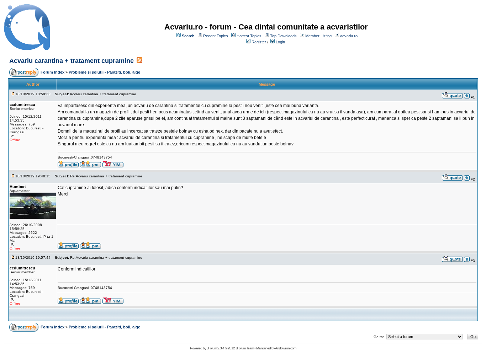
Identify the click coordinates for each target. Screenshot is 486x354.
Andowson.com (285, 348)
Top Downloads (283, 36)
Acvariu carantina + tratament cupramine (71, 60)
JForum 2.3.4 (215, 348)
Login (280, 42)
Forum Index (52, 72)
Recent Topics (215, 36)
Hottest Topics (249, 36)
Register (259, 42)
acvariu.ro (349, 36)
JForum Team (245, 348)
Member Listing (318, 36)
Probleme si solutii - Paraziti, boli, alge (104, 72)
